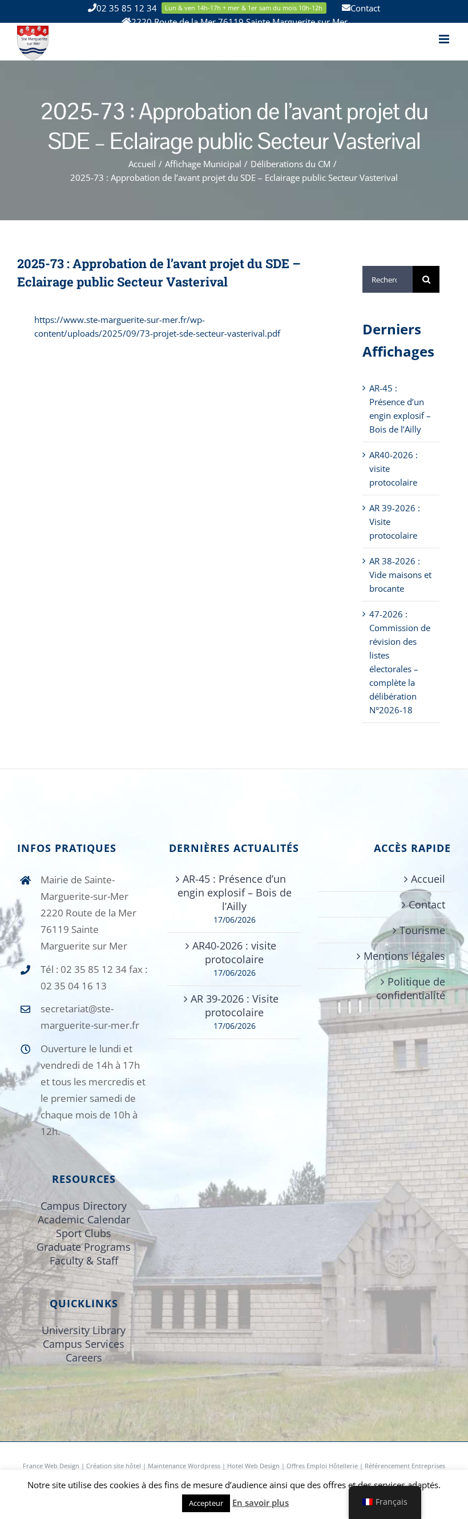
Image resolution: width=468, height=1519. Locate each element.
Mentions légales (404, 956)
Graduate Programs (84, 1247)
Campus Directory (84, 1206)
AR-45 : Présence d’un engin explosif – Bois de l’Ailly (234, 892)
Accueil (428, 879)
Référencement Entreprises (405, 1465)
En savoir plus (260, 1502)
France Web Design (52, 1465)
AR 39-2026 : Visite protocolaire (235, 1005)
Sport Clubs (83, 1233)
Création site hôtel (113, 1465)
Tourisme (422, 930)
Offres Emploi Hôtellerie (322, 1465)
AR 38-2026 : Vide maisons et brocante (400, 574)
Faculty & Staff (84, 1260)
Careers (84, 1357)
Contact (427, 904)
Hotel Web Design (253, 1465)
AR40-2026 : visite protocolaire (234, 952)
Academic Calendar (84, 1219)
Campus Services (83, 1344)
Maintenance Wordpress (184, 1465)
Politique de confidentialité (410, 988)
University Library (84, 1330)
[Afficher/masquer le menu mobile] (445, 39)
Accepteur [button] (206, 1503)
